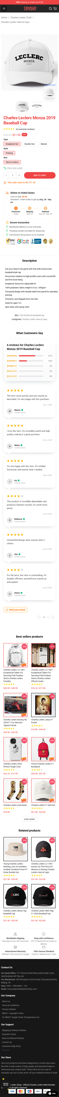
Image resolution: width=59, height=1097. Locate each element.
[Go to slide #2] (37, 106)
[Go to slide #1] (22, 106)
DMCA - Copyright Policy (12, 1013)
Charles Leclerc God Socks (15, 805)
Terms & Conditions (10, 1005)
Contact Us (7, 1042)
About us (6, 1001)
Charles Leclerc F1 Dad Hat (43, 805)
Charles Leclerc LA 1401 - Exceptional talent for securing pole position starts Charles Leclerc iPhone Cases (42, 675)
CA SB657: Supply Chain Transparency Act (20, 1017)
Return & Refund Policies (13, 1038)
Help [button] (54, 1093)
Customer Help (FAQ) (11, 1046)
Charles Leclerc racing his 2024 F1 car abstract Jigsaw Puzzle (15, 722)
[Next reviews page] (53, 617)
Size (5, 157)
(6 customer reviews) (25, 129)
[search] (50, 8)
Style (5, 148)
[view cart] (55, 8)
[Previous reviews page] (39, 617)
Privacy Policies (9, 1009)
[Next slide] (53, 62)
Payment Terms (9, 1034)
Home (4, 17)
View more (29, 819)
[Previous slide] (6, 62)
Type (5, 139)
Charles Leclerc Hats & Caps (15, 22)
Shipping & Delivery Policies (14, 1030)
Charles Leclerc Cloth (21, 17)
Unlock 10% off (5, 1084)
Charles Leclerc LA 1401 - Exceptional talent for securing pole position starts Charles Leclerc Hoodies (14, 675)
